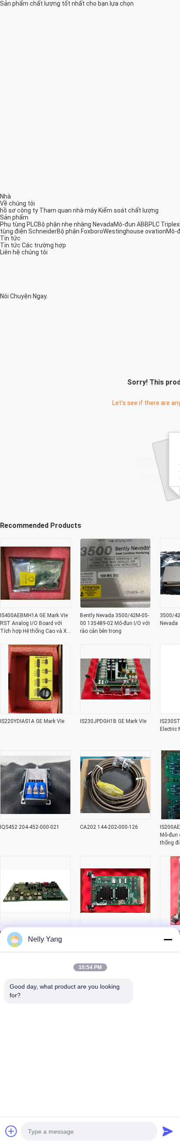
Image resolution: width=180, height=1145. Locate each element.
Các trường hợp (44, 245)
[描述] (26, 272)
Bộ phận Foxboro (80, 231)
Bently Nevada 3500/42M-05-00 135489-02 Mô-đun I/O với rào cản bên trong (115, 623)
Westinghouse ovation (134, 231)
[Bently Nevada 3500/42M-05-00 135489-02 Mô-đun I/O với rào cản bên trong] (115, 605)
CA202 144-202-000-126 (109, 827)
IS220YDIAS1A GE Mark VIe (32, 721)
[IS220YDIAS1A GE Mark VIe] (35, 711)
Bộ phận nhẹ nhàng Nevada (76, 224)
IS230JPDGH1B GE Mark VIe (113, 721)
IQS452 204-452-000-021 (29, 827)
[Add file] (11, 1131)
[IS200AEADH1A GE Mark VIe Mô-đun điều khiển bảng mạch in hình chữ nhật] (35, 922)
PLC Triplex (164, 224)
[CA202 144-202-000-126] (115, 817)
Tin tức (10, 245)
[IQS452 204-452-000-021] (35, 817)
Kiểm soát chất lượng (128, 210)
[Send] (168, 1131)
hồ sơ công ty (19, 210)
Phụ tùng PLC (19, 224)
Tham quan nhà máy (68, 210)
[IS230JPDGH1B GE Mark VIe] (115, 711)
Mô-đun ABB (131, 224)
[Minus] (168, 939)
